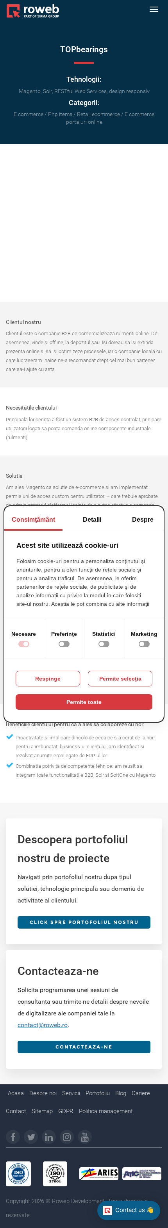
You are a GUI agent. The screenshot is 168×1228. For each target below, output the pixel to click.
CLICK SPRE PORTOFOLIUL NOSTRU (84, 922)
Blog (120, 1093)
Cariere (141, 1093)
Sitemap (42, 1111)
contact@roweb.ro (43, 1025)
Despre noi (43, 1093)
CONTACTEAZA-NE (84, 1047)
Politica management (106, 1111)
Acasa (16, 1093)
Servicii (71, 1093)
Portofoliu (98, 1093)
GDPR (65, 1111)
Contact (16, 1111)
